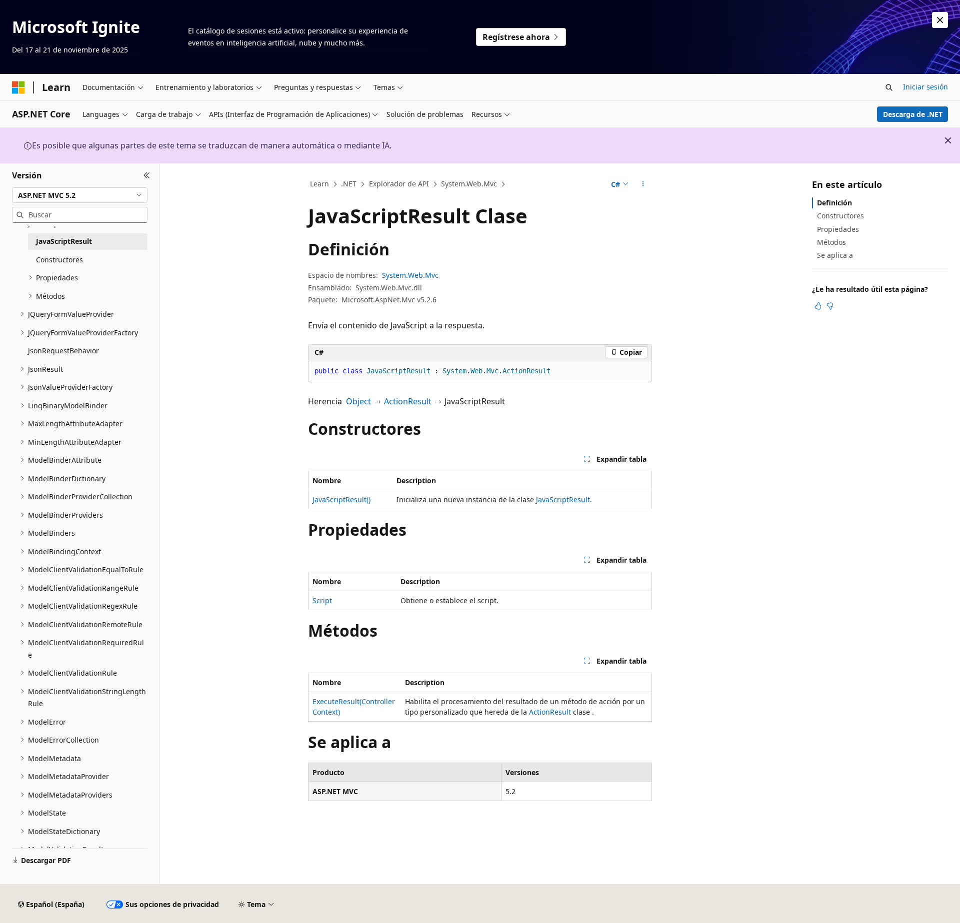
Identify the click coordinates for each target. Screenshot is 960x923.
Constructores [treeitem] (59, 259)
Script (322, 600)
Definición (834, 202)
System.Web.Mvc (469, 183)
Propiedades (838, 228)
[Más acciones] (643, 184)
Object (358, 401)
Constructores (840, 215)
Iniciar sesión (925, 86)
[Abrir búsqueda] (889, 87)
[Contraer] (147, 175)
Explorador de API (399, 183)
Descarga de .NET (912, 114)
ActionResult (408, 401)
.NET (348, 183)
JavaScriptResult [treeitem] (64, 241)
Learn (319, 183)
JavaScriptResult (563, 499)
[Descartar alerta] (940, 20)
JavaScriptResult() (341, 499)
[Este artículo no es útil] (830, 305)
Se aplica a (835, 255)
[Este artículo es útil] (818, 305)
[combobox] (80, 195)
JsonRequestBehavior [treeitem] (63, 350)
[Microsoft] (18, 87)
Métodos (831, 242)
